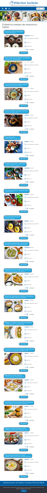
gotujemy (25, 52)
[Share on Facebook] (25, 49)
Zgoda (24, 491)
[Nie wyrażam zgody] (44, 489)
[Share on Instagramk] (28, 49)
